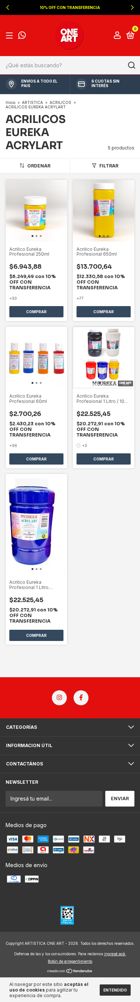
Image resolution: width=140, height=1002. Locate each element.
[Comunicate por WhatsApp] (22, 36)
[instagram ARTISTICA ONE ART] (59, 697)
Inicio (10, 102)
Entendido (115, 990)
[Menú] (11, 35)
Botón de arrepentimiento (70, 961)
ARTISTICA (32, 102)
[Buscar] (131, 65)
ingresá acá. (115, 954)
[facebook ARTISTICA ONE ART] (81, 697)
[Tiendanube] (70, 971)
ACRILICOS (60, 102)
